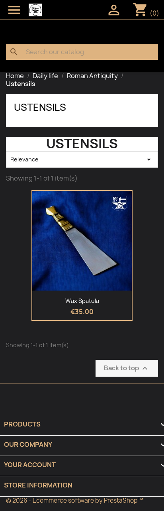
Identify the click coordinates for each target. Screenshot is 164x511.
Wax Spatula (82, 301)
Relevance (82, 159)
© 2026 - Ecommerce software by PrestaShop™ (74, 500)
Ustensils (40, 107)
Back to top (127, 368)
